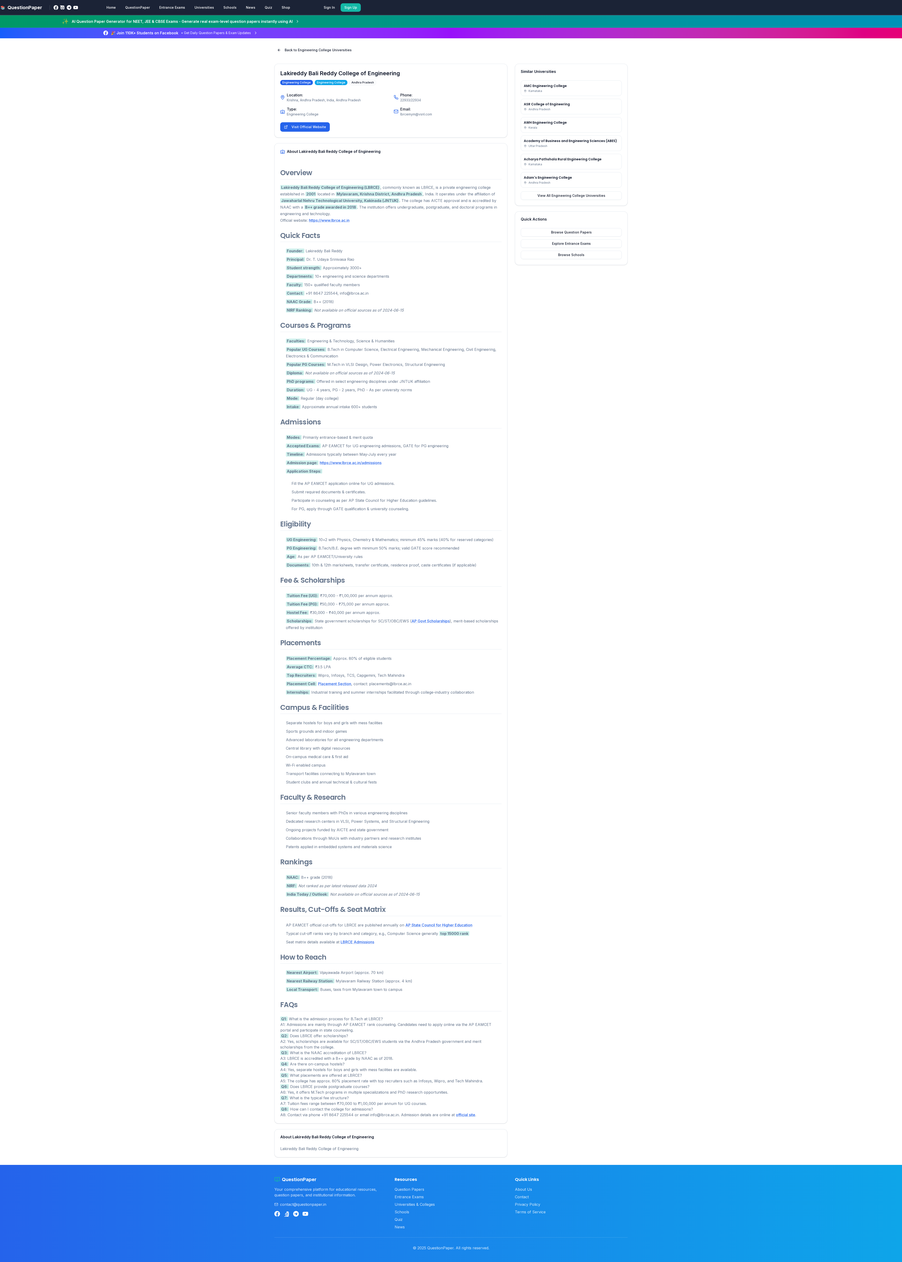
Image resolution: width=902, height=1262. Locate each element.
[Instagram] (62, 7)
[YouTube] (75, 7)
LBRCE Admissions (357, 942)
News (250, 7)
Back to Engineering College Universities (318, 50)
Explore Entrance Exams (571, 243)
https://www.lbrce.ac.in (329, 220)
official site (465, 1114)
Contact (522, 1197)
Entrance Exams (172, 7)
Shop (286, 7)
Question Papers (409, 1189)
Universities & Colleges (415, 1204)
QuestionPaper (137, 7)
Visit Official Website (309, 127)
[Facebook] (56, 7)
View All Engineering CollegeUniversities (571, 196)
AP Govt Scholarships (431, 621)
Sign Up (350, 7)
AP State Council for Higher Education (438, 925)
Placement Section (334, 683)
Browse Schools (571, 255)
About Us (523, 1189)
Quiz (268, 7)
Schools (230, 7)
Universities (204, 7)
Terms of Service (530, 1212)
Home (111, 7)
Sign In (329, 7)
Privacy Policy (527, 1204)
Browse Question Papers (571, 232)
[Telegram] (69, 7)
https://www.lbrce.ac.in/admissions (350, 462)
